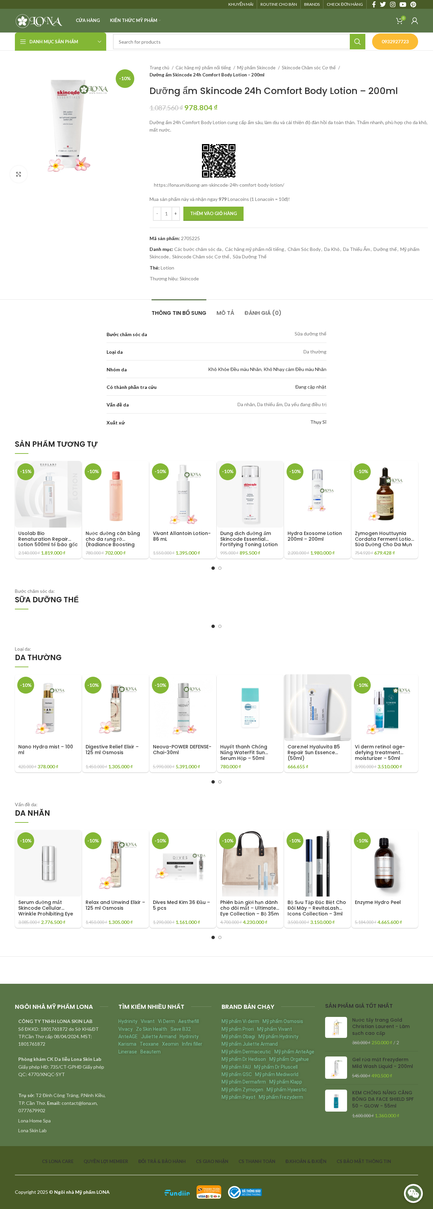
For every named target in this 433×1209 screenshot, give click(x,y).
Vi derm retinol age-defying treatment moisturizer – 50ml (380, 752)
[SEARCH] (357, 41)
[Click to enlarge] (18, 174)
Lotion (167, 268)
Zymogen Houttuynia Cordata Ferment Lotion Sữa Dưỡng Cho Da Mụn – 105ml (384, 542)
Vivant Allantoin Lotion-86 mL (182, 536)
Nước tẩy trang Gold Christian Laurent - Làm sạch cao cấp (381, 1027)
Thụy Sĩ (318, 422)
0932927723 (395, 41)
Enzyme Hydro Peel (378, 902)
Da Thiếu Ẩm (356, 249)
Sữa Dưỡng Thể (250, 256)
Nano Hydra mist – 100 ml (45, 749)
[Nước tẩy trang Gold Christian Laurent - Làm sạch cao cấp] (336, 1031)
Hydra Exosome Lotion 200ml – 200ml (315, 536)
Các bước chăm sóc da (198, 249)
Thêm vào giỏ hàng (213, 213)
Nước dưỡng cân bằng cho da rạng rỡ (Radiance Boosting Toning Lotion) (113, 542)
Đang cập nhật (310, 387)
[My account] (414, 20)
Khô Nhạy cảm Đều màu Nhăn (295, 369)
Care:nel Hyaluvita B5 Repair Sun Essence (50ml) (314, 752)
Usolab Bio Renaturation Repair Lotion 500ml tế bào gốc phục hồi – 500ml (48, 542)
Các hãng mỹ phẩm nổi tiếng (204, 67)
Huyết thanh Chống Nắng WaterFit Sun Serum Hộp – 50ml (243, 752)
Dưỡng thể (385, 249)
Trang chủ (160, 67)
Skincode (189, 278)
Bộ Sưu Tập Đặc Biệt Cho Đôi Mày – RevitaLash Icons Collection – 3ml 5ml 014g (317, 911)
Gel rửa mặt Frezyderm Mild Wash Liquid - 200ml (382, 1063)
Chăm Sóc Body (304, 249)
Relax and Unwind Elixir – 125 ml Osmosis (115, 905)
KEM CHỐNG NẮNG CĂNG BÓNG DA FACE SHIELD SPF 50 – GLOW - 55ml (383, 1099)
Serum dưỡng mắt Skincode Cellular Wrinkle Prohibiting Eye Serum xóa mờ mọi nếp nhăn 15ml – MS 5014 (46, 913)
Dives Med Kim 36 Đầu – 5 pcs (181, 905)
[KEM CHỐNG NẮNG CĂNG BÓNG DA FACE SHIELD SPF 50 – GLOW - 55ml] (336, 1104)
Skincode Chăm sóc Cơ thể (309, 67)
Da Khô (332, 249)
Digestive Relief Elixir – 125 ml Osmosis (112, 749)
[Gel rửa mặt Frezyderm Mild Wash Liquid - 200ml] (336, 1067)
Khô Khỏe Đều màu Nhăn (234, 369)
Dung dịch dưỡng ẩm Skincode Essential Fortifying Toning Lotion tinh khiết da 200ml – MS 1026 (249, 544)
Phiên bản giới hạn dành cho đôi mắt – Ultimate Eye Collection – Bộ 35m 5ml (249, 911)
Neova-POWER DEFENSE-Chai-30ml (182, 749)
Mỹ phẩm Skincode (256, 67)
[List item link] (61, 1120)
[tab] (179, 309)
